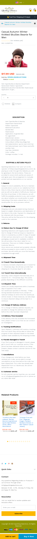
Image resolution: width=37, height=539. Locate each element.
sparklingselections (16, 77)
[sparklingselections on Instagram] (12, 464)
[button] (12, 40)
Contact (4, 477)
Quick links (6, 469)
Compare (18, 104)
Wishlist (7, 104)
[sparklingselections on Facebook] (2, 464)
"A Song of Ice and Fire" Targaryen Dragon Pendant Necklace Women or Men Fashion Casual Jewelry (26, 422)
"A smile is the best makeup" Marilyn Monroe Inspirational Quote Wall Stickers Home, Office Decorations (9, 422)
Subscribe (18, 513)
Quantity (3, 94)
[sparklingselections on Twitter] (5, 464)
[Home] (2, 23)
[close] (35, 17)
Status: (5, 79)
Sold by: (4, 77)
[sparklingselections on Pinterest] (9, 464)
